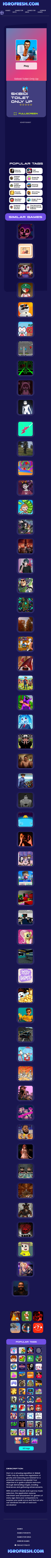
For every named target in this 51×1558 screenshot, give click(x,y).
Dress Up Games (35, 178)
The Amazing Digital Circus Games (36, 207)
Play (26, 66)
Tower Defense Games (17, 185)
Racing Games (35, 185)
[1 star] (21, 105)
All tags (26, 1448)
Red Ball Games (18, 199)
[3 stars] (26, 105)
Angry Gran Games (36, 199)
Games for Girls (30, 11)
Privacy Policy (23, 1545)
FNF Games (36, 170)
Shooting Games (35, 192)
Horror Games (42, 11)
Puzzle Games (18, 192)
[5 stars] (31, 105)
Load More (25, 1303)
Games (7, 10)
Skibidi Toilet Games (17, 178)
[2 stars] (23, 105)
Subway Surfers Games (17, 207)
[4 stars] (28, 105)
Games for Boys (18, 11)
